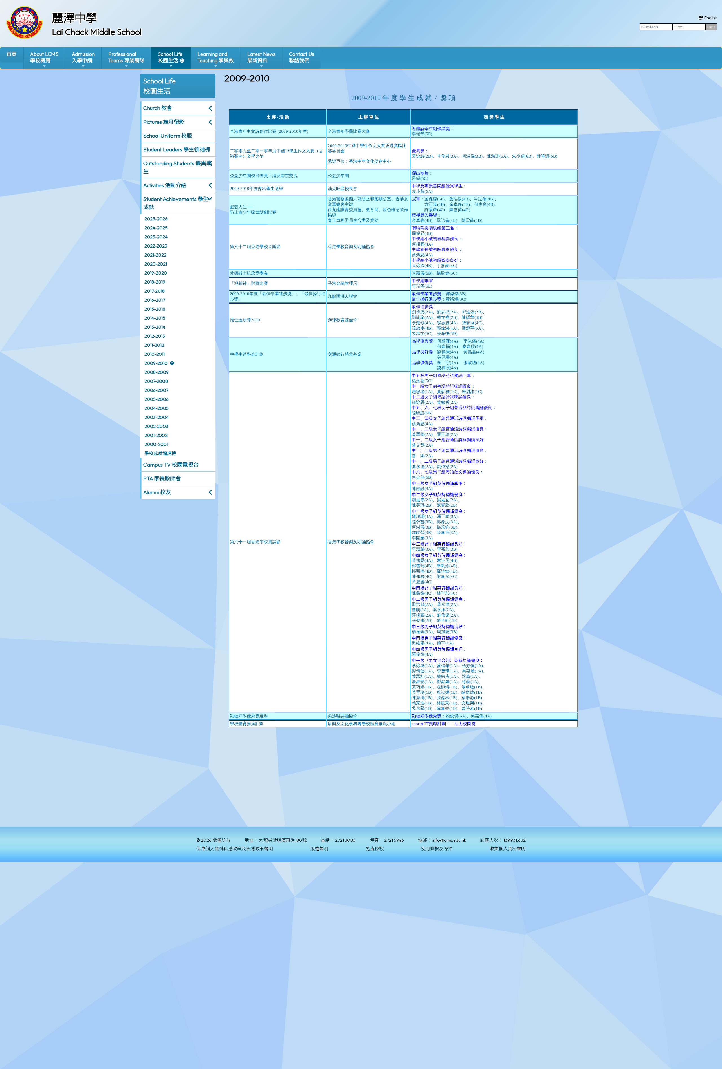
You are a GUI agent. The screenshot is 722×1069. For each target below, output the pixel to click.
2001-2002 (156, 435)
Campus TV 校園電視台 (171, 464)
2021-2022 (155, 255)
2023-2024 (156, 237)
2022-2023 (155, 246)
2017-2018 (154, 291)
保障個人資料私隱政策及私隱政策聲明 (234, 848)
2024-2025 (156, 228)
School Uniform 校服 (167, 135)
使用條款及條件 (436, 848)
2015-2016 (154, 309)
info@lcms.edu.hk (449, 840)
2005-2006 (156, 399)
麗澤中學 (74, 18)
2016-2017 (154, 300)
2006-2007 (156, 390)
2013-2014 (154, 327)
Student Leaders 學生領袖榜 (176, 149)
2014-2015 (154, 318)
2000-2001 (156, 444)
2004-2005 (156, 408)
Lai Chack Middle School (97, 31)
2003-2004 (156, 417)
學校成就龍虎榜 (160, 453)
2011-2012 (154, 345)
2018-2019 (154, 282)
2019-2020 (155, 273)
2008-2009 (156, 372)
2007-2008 (156, 381)
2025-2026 (156, 219)
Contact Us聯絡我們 (301, 57)
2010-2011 (154, 354)
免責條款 (375, 848)
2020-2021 (155, 264)
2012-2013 (154, 336)
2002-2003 (156, 426)
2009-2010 (156, 363)
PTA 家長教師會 (162, 478)
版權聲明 (319, 848)
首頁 (11, 54)
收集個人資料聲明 (508, 848)
